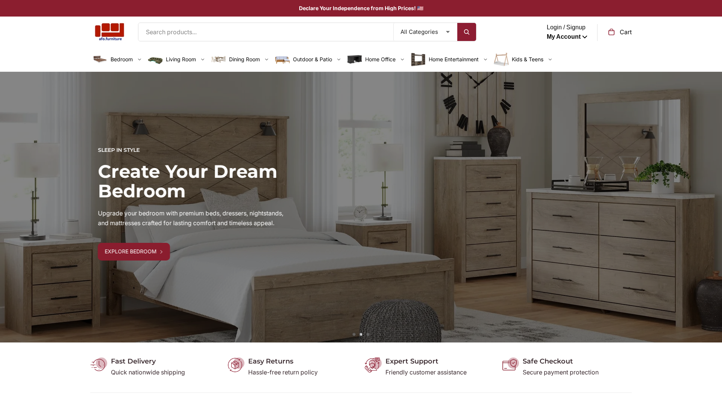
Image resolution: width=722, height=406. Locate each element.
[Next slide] (710, 207)
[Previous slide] (11, 207)
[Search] (466, 32)
